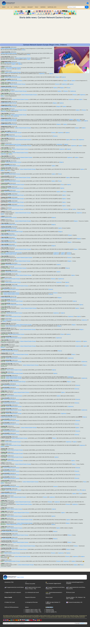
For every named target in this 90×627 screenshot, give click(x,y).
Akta (2, 289)
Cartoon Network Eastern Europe (9, 48)
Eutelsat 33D (4, 267)
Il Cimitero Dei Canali (10, 602)
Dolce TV (3, 132)
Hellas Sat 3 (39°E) (6, 79)
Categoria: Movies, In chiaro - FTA (33, 612)
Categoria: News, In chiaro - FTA (33, 610)
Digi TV (2, 91)
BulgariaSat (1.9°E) (6, 61)
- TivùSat (71, 598)
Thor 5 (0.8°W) (4, 90)
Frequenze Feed (50, 609)
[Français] (6, 620)
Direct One (9, 149)
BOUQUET (30, 7)
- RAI (76, 597)
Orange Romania (5, 84)
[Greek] (26, 620)
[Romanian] (37, 620)
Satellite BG (3, 231)
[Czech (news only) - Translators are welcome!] (22, 620)
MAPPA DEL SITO (52, 7)
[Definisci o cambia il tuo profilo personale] (88, 3)
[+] (8, 7)
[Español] (17, 620)
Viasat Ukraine (4, 184)
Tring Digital (4, 373)
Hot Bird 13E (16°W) (6, 336)
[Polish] (20, 620)
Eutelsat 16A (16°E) (6, 86)
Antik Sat (3, 169)
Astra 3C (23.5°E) (5, 47)
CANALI (23, 7)
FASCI (36, 7)
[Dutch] (7, 620)
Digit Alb (3, 264)
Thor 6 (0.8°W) (4, 135)
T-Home (2, 67)
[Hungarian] (39, 620)
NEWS (3, 7)
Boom (2, 278)
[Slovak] (24, 620)
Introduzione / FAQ (9, 582)
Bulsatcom (3, 80)
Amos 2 (3, 208)
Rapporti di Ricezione (30, 597)
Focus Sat (7, 91)
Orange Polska (6, 268)
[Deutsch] (9, 620)
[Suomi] (28, 620)
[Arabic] (30, 620)
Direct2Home (4, 188)
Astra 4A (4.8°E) (5, 164)
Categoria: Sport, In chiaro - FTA (32, 609)
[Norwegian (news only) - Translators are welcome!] (13, 620)
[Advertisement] (45, 31)
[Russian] (33, 620)
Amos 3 (3, 66)
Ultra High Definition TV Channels (53, 603)
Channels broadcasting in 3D (75, 602)
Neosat (2, 62)
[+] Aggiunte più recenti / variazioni (13, 592)
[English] (4, 620)
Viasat (2, 165)
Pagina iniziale (20, 577)
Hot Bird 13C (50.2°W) (6, 333)
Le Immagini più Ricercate (31, 602)
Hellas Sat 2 (4, 368)
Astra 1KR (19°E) (5, 311)
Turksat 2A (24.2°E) (6, 488)
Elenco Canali (49, 597)
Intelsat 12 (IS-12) (5, 161)
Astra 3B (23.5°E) (5, 56)
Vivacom (3, 162)
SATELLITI (16, 7)
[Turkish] (31, 620)
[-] (11, 7)
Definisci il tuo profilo (30, 583)
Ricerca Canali (71, 592)
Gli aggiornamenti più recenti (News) (15, 587)
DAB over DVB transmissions (11, 607)
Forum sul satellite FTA (51, 612)
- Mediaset (80, 597)
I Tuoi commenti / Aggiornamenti (53, 583)
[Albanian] (41, 620)
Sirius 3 (3, 563)
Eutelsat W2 (4, 372)
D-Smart (3, 490)
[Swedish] (11, 620)
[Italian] (19, 620)
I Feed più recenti (50, 610)
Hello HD (3, 337)
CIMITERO (42, 7)
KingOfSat (82, 623)
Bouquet (68, 597)
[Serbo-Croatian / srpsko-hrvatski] (35, 620)
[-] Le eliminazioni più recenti (32, 592)
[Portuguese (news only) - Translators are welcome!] (15, 620)
